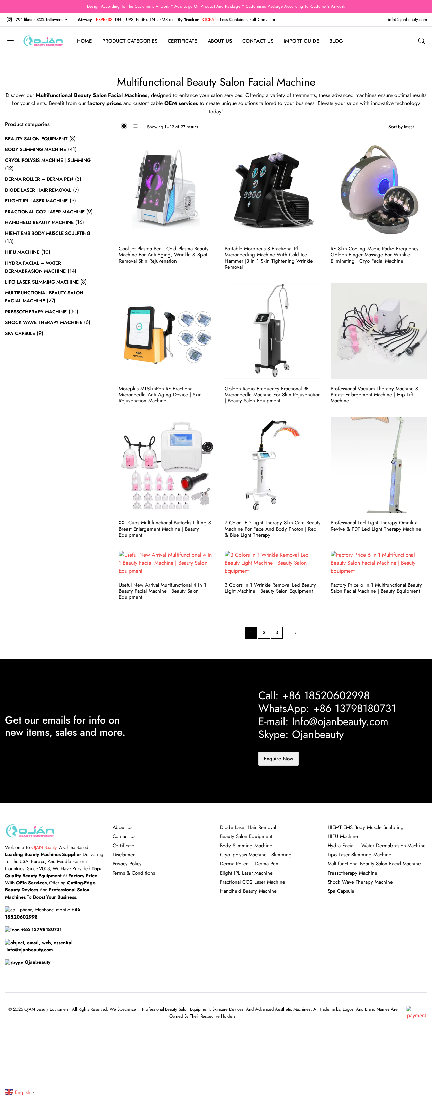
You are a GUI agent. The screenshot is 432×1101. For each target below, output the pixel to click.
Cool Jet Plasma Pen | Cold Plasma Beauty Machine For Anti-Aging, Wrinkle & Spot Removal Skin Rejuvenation (164, 255)
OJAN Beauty (44, 847)
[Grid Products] (124, 126)
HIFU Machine (22, 252)
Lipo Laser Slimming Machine (42, 281)
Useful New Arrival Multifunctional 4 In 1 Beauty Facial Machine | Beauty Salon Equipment (162, 591)
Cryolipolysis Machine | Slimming (48, 160)
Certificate (182, 41)
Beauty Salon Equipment (36, 138)
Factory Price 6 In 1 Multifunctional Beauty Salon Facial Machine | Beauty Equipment (376, 588)
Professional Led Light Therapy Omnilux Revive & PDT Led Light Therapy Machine (376, 526)
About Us (220, 41)
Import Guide (302, 41)
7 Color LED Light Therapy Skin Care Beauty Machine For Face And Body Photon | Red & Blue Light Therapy (273, 529)
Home (84, 41)
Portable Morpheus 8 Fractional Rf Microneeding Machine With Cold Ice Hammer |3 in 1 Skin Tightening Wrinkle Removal (269, 258)
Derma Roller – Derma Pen (39, 179)
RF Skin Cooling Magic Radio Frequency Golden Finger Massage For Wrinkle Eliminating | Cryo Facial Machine (375, 255)
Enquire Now (278, 758)
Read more (209, 166)
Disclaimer (124, 854)
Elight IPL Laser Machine (36, 200)
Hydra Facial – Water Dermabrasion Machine (377, 845)
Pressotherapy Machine (36, 311)
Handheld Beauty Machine (39, 222)
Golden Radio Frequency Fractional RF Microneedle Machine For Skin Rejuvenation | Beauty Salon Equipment (273, 395)
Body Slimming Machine (35, 149)
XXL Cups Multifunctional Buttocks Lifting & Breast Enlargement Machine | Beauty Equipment (165, 529)
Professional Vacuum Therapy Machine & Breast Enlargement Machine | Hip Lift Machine (375, 395)
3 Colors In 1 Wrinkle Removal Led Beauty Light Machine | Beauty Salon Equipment (270, 588)
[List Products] (135, 126)
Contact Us (258, 41)
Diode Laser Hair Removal (38, 190)
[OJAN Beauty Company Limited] (43, 41)
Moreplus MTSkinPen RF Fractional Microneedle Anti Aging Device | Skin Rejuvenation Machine (160, 395)
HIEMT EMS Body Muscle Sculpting (47, 233)
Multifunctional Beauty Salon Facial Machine (374, 863)
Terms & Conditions (134, 873)
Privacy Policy (127, 863)
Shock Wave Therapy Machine (43, 322)
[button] (36, 19)
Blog (336, 41)
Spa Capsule (20, 333)
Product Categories (130, 41)
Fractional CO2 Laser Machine (45, 211)
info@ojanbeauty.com (407, 19)
